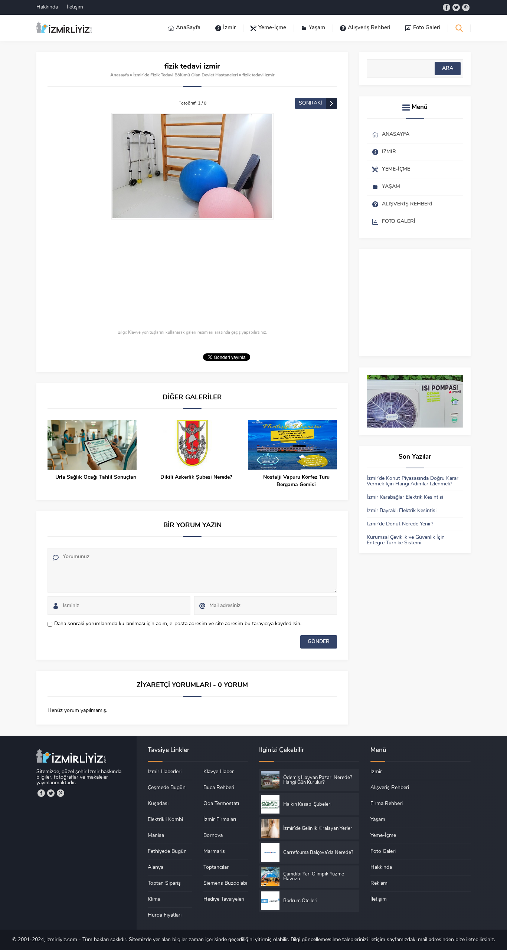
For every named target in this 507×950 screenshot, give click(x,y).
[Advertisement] (192, 275)
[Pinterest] (466, 7)
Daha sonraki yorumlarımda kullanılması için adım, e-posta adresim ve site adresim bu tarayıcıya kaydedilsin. (177, 624)
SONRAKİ (310, 103)
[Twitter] (456, 7)
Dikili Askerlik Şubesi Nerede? (196, 477)
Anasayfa (119, 75)
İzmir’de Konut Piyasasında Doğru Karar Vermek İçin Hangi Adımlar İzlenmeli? (412, 481)
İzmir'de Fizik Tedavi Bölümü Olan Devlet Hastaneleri (185, 75)
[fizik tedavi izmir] (192, 166)
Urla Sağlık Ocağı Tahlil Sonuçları (96, 477)
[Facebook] (446, 7)
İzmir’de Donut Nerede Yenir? (400, 524)
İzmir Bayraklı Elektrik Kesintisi (401, 511)
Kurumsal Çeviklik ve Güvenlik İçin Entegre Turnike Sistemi (406, 540)
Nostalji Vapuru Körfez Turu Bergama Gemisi (296, 481)
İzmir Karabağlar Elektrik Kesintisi (405, 497)
